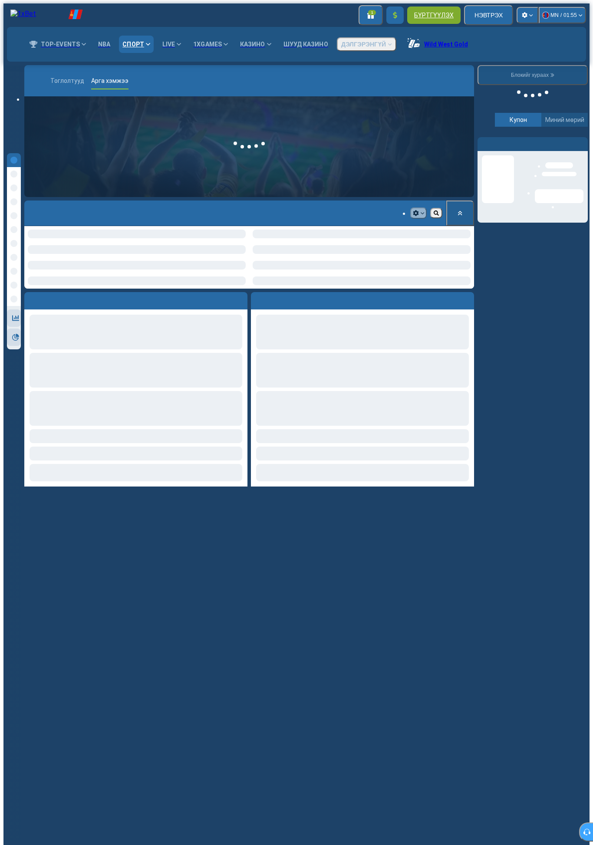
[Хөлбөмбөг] (46, 80)
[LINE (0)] (33, 80)
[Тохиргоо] (527, 15)
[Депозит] (395, 15)
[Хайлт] (466, 80)
